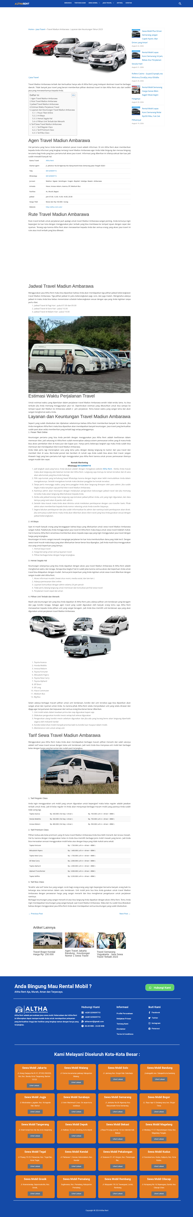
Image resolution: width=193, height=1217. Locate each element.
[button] (180, 3)
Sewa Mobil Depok (76, 1124)
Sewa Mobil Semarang (117, 1097)
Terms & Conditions (125, 1034)
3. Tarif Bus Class (42, 133)
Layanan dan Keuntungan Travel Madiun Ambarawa (53, 110)
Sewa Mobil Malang (76, 1067)
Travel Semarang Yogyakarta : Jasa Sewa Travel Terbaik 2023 (110, 954)
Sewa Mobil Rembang (118, 1179)
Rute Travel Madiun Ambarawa (44, 101)
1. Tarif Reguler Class (44, 127)
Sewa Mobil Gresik (35, 1179)
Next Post (125, 913)
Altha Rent (50, 160)
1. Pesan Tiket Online (44, 113)
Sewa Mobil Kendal (76, 1151)
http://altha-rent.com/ (54, 207)
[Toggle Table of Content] (72, 95)
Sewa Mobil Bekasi (117, 1124)
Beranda (68, 3)
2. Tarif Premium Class (45, 130)
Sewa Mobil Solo (118, 1067)
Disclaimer (121, 1029)
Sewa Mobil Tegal (35, 1151)
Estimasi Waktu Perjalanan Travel (45, 107)
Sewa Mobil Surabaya (76, 1097)
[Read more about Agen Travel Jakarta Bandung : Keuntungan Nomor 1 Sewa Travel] (79, 940)
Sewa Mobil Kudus (159, 1151)
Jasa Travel (34, 77)
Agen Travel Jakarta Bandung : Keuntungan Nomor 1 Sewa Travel (77, 953)
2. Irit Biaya (40, 115)
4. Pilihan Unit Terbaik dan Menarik (50, 121)
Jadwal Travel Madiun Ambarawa (45, 104)
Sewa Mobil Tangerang (35, 1124)
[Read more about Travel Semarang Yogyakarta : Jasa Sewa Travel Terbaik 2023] (111, 940)
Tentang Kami (80, 3)
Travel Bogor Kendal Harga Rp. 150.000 (44, 953)
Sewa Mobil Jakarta (34, 1067)
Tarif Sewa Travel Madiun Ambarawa (46, 124)
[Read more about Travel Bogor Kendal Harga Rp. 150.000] (47, 940)
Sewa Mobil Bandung (159, 1067)
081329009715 (51, 171)
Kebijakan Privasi (124, 1019)
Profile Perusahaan (125, 1013)
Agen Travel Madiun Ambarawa (44, 98)
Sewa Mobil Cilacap (159, 1179)
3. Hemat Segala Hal (44, 118)
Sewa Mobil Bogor (159, 1097)
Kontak (129, 3)
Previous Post (36, 913)
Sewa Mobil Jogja (35, 1097)
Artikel (120, 3)
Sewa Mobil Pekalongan (117, 1151)
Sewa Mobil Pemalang (76, 1179)
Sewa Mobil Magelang (159, 1124)
